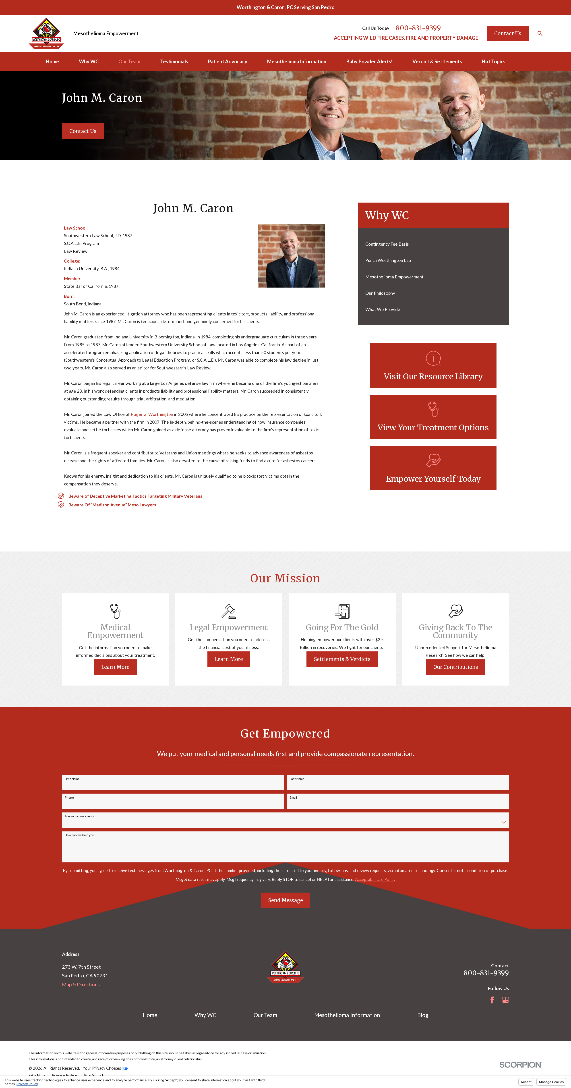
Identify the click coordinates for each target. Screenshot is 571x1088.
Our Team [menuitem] (129, 61)
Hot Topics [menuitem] (493, 61)
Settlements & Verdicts (342, 659)
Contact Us (507, 33)
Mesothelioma (89, 33)
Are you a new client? (79, 816)
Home (150, 1015)
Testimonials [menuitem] (174, 61)
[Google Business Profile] (505, 1000)
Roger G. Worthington (152, 414)
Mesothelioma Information (347, 1015)
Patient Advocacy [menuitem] (227, 61)
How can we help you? (80, 835)
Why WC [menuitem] (89, 61)
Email (293, 797)
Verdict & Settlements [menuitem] (437, 61)
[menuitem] (433, 244)
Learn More (115, 667)
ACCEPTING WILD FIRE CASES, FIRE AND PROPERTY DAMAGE (406, 38)
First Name (72, 779)
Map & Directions (81, 984)
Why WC (205, 1015)
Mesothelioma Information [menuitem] (296, 61)
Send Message (285, 900)
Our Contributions (455, 667)
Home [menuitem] (52, 61)
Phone (69, 797)
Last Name (297, 779)
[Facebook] (492, 1000)
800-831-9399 (418, 28)
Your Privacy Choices (102, 1068)
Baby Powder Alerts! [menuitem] (369, 61)
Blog (422, 1015)
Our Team (265, 1015)
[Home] (46, 33)
